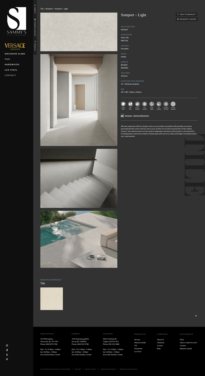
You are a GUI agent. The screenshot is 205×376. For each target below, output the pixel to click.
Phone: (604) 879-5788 (48, 344)
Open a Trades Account (188, 343)
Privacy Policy (90, 369)
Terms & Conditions (108, 369)
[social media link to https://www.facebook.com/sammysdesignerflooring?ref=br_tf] (7, 350)
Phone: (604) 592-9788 (80, 344)
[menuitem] (15, 46)
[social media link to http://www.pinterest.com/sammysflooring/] (7, 359)
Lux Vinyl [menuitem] (11, 70)
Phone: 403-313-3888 (111, 344)
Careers (160, 345)
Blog (158, 348)
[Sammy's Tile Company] (16, 21)
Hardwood (138, 348)
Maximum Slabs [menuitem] (15, 54)
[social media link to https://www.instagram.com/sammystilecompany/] (7, 345)
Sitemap (78, 369)
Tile (41, 8)
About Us (160, 340)
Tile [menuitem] (7, 59)
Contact (183, 345)
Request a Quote (186, 348)
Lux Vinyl (137, 351)
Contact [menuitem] (10, 75)
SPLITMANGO (132, 369)
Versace (137, 340)
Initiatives (160, 343)
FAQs (182, 340)
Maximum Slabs (140, 343)
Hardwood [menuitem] (12, 64)
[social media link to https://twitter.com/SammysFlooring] (7, 354)
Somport (49, 8)
